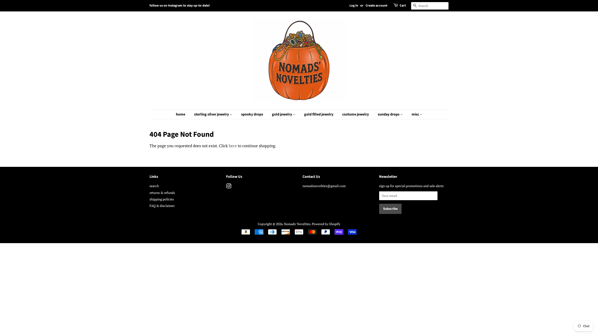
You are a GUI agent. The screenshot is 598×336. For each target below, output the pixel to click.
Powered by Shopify (326, 224)
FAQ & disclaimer (162, 205)
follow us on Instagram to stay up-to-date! (180, 5)
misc (416, 114)
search (154, 186)
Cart (403, 5)
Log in (353, 5)
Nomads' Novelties (297, 224)
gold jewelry (282, 114)
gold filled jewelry (318, 114)
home (180, 114)
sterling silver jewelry (212, 114)
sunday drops (389, 114)
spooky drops (252, 114)
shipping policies (162, 199)
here (233, 145)
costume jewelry (355, 114)
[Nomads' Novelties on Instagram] (228, 187)
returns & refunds (162, 192)
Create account (376, 5)
